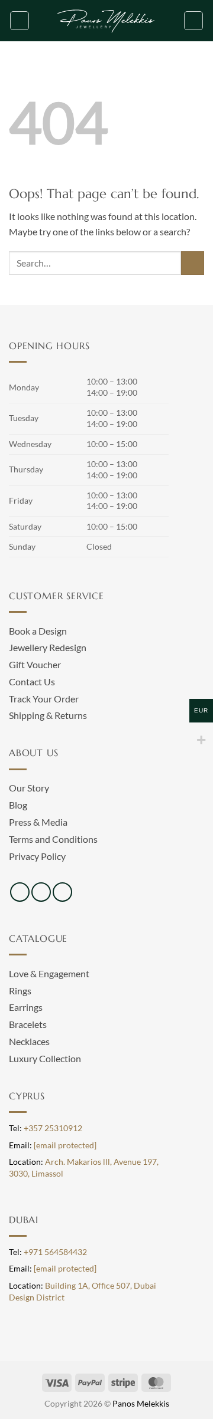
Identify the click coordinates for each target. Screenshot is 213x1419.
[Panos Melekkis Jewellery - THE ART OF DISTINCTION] (106, 20)
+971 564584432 (55, 1252)
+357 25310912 (53, 1128)
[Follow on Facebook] (20, 892)
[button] (19, 20)
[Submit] (192, 262)
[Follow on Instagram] (41, 892)
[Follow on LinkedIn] (62, 892)
